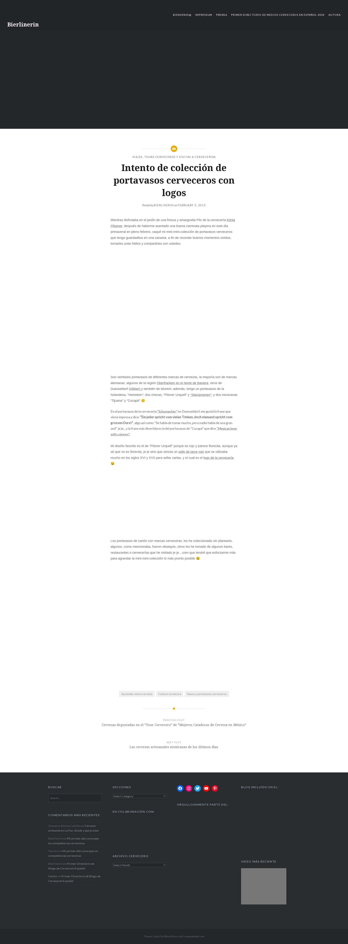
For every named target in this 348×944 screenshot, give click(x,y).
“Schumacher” (167, 411)
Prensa (221, 14)
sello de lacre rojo (191, 452)
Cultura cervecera (169, 694)
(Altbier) (135, 389)
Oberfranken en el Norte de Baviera (182, 383)
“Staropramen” (200, 395)
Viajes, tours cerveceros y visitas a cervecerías (174, 157)
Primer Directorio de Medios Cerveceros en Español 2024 (278, 14)
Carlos (52, 876)
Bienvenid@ (182, 14)
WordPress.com (174, 936)
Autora (334, 14)
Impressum (203, 14)
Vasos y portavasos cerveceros (207, 694)
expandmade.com (194, 936)
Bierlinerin (23, 24)
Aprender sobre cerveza (136, 694)
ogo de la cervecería (219, 458)
